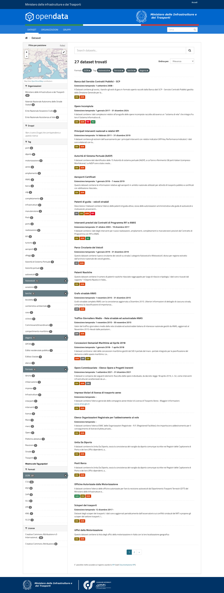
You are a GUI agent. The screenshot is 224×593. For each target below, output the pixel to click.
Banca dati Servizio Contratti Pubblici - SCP (97, 81)
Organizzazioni (49, 29)
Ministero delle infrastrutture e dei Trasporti (53, 4)
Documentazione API (127, 564)
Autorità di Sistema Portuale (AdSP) (93, 156)
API (113, 564)
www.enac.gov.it (81, 403)
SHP (76, 309)
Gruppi (67, 29)
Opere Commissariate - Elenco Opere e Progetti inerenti (103, 368)
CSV (76, 97)
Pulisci (62, 45)
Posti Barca (80, 463)
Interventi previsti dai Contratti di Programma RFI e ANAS (105, 222)
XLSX (77, 496)
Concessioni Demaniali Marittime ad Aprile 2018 (99, 343)
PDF (88, 122)
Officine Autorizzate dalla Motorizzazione (96, 484)
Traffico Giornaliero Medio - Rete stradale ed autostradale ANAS (108, 318)
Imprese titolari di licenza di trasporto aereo (97, 392)
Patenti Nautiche (83, 272)
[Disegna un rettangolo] (64, 52)
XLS (93, 122)
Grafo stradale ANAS (85, 293)
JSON (82, 97)
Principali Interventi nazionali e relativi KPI (96, 131)
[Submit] (195, 29)
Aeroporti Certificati (85, 177)
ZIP (76, 213)
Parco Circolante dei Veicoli (88, 247)
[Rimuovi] (89, 70)
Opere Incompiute (83, 106)
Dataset (31, 29)
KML (88, 383)
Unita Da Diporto (83, 442)
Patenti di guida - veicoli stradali (91, 202)
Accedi (194, 2)
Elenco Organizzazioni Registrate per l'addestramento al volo (106, 417)
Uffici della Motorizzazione (88, 530)
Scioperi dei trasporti (85, 505)
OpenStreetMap (37, 81)
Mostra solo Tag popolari (36, 463)
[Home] (26, 38)
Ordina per (163, 61)
